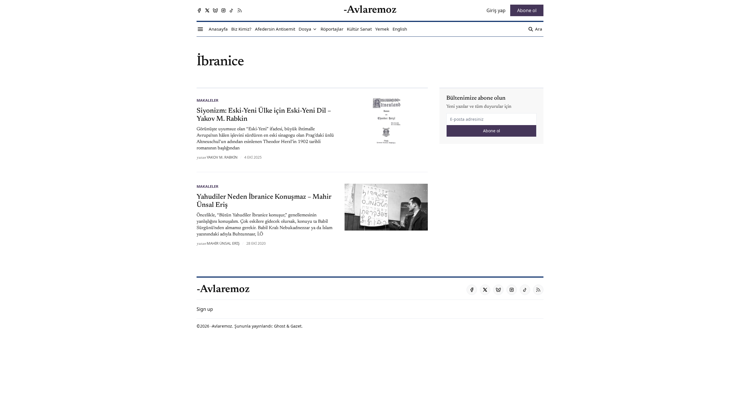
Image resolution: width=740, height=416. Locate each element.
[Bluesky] (215, 10)
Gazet (296, 326)
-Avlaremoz (221, 326)
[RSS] (239, 10)
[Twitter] (207, 10)
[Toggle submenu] (314, 29)
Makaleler (207, 100)
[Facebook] (199, 10)
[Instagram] (223, 10)
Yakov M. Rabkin (222, 157)
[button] (305, 29)
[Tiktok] (231, 10)
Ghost (279, 326)
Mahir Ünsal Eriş (223, 243)
